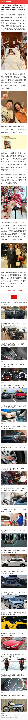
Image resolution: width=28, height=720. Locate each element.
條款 (11, 717)
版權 (16, 717)
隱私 (14, 717)
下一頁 (14, 296)
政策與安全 (7, 717)
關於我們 (3, 717)
